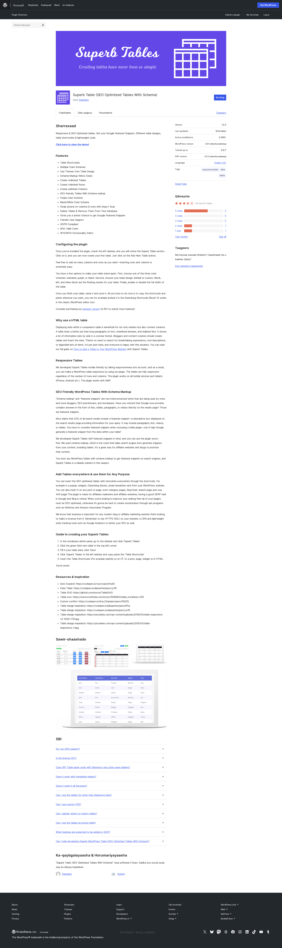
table (223, 169)
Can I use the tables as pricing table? (76, 822)
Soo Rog (220, 97)
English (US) (220, 162)
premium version (91, 308)
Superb (121, 873)
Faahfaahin (65, 112)
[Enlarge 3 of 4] (162, 648)
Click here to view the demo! (72, 144)
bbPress (226, 914)
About (15, 904)
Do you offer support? (68, 749)
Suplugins (84, 99)
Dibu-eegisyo (85, 112)
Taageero (221, 112)
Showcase (69, 904)
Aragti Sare (181, 183)
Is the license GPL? (66, 758)
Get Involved (175, 904)
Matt (224, 909)
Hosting (15, 914)
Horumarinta (105, 112)
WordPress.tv (124, 918)
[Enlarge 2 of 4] (124, 648)
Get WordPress (268, 5)
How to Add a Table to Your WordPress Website (100, 349)
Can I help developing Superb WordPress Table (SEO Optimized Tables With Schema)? (103, 841)
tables (222, 175)
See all (222, 236)
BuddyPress (228, 918)
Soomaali (44, 932)
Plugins (67, 914)
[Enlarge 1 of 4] (87, 648)
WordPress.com (230, 904)
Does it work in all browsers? (71, 786)
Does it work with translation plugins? (76, 776)
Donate (173, 914)
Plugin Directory (19, 14)
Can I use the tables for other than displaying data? (84, 795)
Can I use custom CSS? (68, 804)
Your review (181, 236)
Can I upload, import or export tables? (76, 813)
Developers (122, 914)
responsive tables (210, 169)
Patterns (68, 918)
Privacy (15, 918)
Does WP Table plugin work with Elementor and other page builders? (93, 767)
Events (172, 909)
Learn (119, 904)
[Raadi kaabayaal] (43, 25)
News (14, 909)
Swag (173, 918)
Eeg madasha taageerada (189, 266)
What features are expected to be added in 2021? (83, 832)
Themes (68, 909)
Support (120, 909)
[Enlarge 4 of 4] (162, 673)
